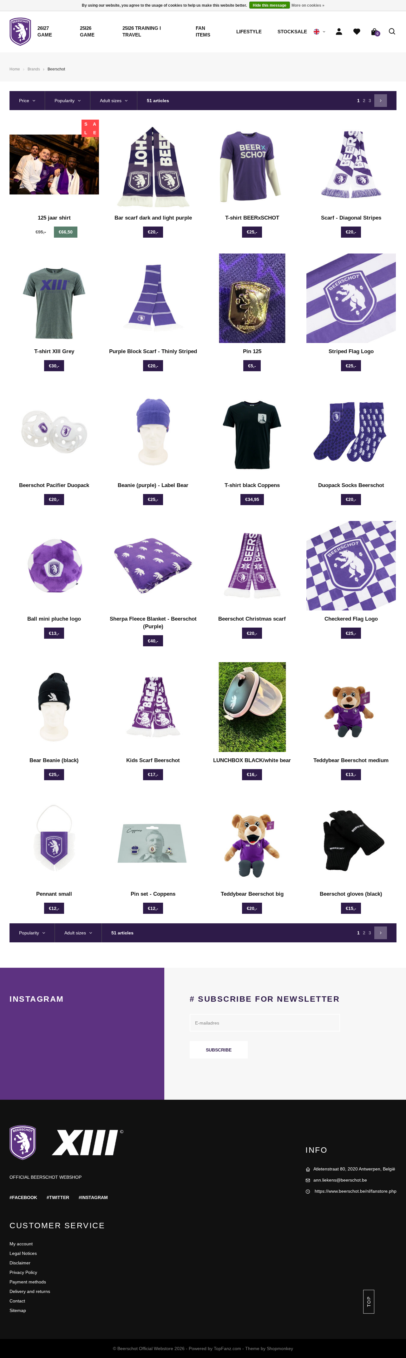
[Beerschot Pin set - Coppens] (153, 841)
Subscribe (219, 1049)
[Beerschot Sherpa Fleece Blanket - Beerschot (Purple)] (153, 566)
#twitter (58, 1197)
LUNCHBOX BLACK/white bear (252, 760)
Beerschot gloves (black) (351, 894)
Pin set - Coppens (153, 894)
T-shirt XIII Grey (54, 351)
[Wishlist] (357, 32)
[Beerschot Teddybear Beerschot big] (252, 841)
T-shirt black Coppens (252, 485)
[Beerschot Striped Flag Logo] (351, 298)
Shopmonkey (280, 1348)
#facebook (23, 1197)
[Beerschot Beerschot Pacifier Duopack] (54, 432)
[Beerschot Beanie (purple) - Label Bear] (153, 432)
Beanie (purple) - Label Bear (153, 485)
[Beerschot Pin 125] (252, 298)
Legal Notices (23, 1253)
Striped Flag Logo (351, 351)
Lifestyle (249, 31)
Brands (34, 69)
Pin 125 (252, 351)
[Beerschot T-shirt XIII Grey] (54, 298)
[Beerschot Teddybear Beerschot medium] (351, 707)
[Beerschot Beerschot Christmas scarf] (252, 566)
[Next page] (380, 100)
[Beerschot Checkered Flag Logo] (351, 566)
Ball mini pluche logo (54, 619)
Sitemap (18, 1310)
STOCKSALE (292, 31)
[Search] (392, 32)
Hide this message (269, 5)
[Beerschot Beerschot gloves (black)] (351, 841)
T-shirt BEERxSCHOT (252, 218)
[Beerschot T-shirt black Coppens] (252, 432)
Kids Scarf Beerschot (153, 760)
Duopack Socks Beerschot (351, 485)
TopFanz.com (227, 1348)
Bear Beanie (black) (54, 760)
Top (368, 1301)
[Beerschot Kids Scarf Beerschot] (153, 707)
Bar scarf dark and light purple (153, 218)
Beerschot (56, 69)
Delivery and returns (30, 1291)
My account (21, 1243)
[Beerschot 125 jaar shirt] (54, 164)
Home (15, 69)
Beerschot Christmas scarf (252, 619)
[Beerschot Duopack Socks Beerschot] (351, 432)
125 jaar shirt (54, 218)
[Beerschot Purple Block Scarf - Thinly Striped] (153, 298)
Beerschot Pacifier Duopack (54, 485)
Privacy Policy (23, 1272)
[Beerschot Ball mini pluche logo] (54, 566)
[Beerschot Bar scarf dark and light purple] (153, 164)
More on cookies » (307, 5)
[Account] (339, 32)
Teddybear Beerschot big (252, 894)
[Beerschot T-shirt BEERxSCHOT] (252, 164)
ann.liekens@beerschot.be (340, 1180)
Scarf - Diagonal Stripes (351, 218)
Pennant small (54, 894)
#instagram (93, 1197)
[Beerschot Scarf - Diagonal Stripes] (351, 164)
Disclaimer (20, 1262)
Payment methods (28, 1281)
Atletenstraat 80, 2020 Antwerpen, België (354, 1168)
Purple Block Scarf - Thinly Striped (153, 351)
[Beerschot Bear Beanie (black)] (54, 707)
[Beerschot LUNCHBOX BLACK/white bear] (252, 707)
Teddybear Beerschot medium (351, 760)
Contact (17, 1300)
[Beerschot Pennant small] (54, 841)
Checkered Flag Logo (351, 619)
